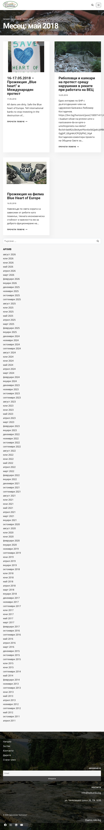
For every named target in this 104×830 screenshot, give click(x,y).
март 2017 (8, 622)
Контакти (8, 750)
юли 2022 (8, 454)
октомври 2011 (11, 716)
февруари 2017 (11, 626)
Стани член (9, 759)
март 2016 (8, 646)
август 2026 (9, 254)
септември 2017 (12, 606)
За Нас (6, 746)
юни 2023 (8, 409)
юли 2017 (8, 610)
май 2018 (8, 581)
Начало (6, 19)
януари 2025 (10, 332)
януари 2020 (10, 544)
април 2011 (9, 720)
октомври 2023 (11, 393)
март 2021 (8, 516)
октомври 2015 (11, 655)
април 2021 (9, 512)
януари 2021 (10, 520)
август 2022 (9, 450)
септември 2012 (12, 708)
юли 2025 (8, 307)
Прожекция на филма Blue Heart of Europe (25, 196)
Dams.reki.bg (93, 820)
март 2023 (8, 422)
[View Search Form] (92, 5)
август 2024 (9, 352)
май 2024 (8, 364)
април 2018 (9, 585)
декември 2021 (11, 483)
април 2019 (9, 561)
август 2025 (9, 303)
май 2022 (8, 462)
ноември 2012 (11, 704)
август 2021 (9, 495)
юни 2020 (8, 536)
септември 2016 (12, 634)
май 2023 (8, 413)
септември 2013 (12, 687)
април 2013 (9, 700)
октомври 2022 (11, 442)
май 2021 (8, 507)
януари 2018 (10, 593)
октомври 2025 (11, 295)
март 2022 (8, 471)
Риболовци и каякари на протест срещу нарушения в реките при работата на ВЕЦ (77, 84)
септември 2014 (12, 671)
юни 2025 (8, 311)
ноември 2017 (11, 601)
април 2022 (9, 466)
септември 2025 (12, 299)
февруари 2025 (11, 327)
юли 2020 (8, 532)
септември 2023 (12, 397)
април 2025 (9, 319)
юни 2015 (8, 667)
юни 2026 (8, 262)
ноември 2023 (11, 389)
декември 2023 (11, 385)
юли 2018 (8, 573)
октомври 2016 (11, 630)
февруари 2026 (11, 278)
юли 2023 (8, 405)
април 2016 (9, 642)
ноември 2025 (11, 291)
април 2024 (9, 368)
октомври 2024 (11, 344)
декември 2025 (11, 287)
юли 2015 (8, 663)
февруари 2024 (11, 377)
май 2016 (8, 638)
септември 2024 (12, 348)
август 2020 (9, 528)
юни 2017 (8, 614)
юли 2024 (8, 356)
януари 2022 (10, 479)
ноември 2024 (11, 340)
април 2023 (9, 417)
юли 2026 (8, 258)
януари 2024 (10, 381)
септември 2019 (12, 552)
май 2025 (8, 315)
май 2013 (8, 695)
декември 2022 (11, 434)
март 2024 (8, 372)
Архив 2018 (16, 19)
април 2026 (9, 270)
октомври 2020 (11, 524)
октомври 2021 (11, 487)
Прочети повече (17, 121)
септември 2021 (12, 491)
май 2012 (8, 712)
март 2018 (8, 589)
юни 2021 (8, 503)
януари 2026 (10, 283)
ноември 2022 (11, 438)
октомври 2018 (11, 569)
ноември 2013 (11, 683)
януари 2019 (10, 565)
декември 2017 (11, 597)
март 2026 (8, 274)
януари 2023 (10, 430)
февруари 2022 (11, 475)
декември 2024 (11, 336)
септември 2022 (12, 446)
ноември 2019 (11, 548)
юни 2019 (8, 556)
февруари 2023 (11, 426)
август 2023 (9, 401)
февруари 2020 (11, 540)
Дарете (7, 755)
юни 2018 (8, 577)
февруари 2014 (11, 679)
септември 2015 (12, 659)
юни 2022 (8, 458)
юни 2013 (8, 691)
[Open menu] (98, 5)
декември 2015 (11, 651)
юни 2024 (8, 360)
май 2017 (8, 618)
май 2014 (8, 675)
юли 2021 (8, 499)
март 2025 (8, 323)
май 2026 (8, 266)
